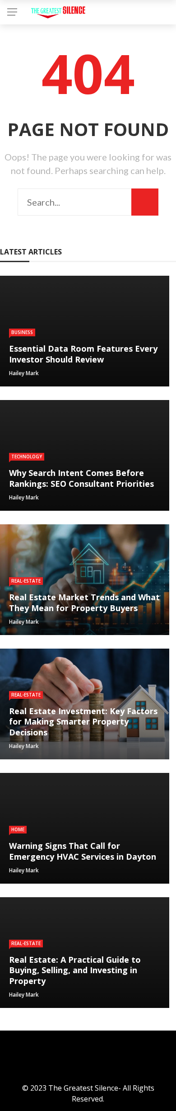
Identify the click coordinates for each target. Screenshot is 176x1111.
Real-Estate (26, 581)
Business (22, 332)
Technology (26, 456)
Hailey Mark (24, 373)
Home (17, 829)
